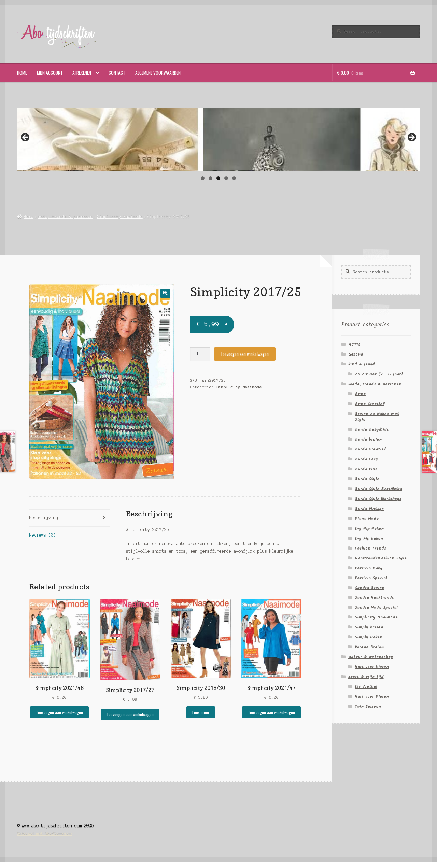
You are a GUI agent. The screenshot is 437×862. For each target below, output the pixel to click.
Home (28, 216)
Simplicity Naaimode (120, 216)
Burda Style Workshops (378, 499)
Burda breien (368, 439)
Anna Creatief (369, 404)
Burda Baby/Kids (372, 429)
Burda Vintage (369, 508)
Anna (360, 394)
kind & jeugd (361, 364)
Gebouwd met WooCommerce (44, 833)
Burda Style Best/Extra (378, 489)
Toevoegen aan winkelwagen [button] (59, 712)
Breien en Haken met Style (377, 417)
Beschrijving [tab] (43, 517)
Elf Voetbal (366, 686)
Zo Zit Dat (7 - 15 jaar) (379, 374)
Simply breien (369, 627)
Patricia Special (371, 578)
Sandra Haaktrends (374, 597)
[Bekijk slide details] (218, 140)
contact (117, 72)
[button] (165, 293)
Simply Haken (368, 637)
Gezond (355, 354)
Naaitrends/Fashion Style (381, 558)
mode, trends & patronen (65, 216)
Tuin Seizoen (368, 706)
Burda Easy (366, 459)
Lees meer (200, 712)
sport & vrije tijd (366, 676)
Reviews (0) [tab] (42, 535)
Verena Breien (369, 647)
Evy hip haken (369, 538)
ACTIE (354, 344)
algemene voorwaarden (158, 72)
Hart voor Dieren (372, 667)
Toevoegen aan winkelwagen (245, 353)
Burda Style (367, 479)
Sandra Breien (369, 588)
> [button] (411, 138)
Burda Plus (366, 469)
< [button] (25, 138)
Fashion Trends (370, 548)
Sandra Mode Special (376, 607)
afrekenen (81, 72)
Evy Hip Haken (369, 528)
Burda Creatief (370, 449)
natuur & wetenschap (370, 657)
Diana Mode (367, 518)
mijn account (50, 72)
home (22, 72)
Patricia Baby (369, 568)
